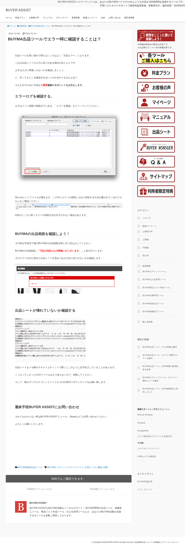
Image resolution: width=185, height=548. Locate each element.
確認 (99, 467)
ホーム (9, 17)
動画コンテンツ (90, 17)
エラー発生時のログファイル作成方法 (154, 436)
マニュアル (47, 17)
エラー (60, 467)
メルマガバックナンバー (148, 448)
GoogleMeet (143, 431)
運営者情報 (129, 17)
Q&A (103, 17)
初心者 (146, 255)
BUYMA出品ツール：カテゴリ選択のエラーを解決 (160, 356)
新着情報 (76, 17)
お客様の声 (34, 17)
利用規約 (157, 542)
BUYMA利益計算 (144, 481)
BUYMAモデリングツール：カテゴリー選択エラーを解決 (160, 379)
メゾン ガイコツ (144, 489)
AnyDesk (141, 423)
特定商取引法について (143, 542)
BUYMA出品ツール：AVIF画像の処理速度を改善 (160, 367)
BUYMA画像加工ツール (153, 311)
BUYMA (51, 467)
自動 (105, 467)
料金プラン (20, 17)
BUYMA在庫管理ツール (153, 295)
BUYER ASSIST (18, 10)
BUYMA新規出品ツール (30, 467)
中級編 (146, 247)
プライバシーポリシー (170, 542)
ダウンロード (62, 17)
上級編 (146, 239)
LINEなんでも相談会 (146, 456)
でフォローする (39, 489)
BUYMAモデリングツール (154, 271)
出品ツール (90, 467)
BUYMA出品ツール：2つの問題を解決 (160, 347)
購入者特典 (148, 322)
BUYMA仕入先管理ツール (154, 279)
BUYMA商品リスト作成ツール (156, 287)
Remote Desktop (145, 414)
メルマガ (147, 218)
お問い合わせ (115, 17)
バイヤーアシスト (74, 467)
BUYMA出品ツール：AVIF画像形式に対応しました (160, 390)
